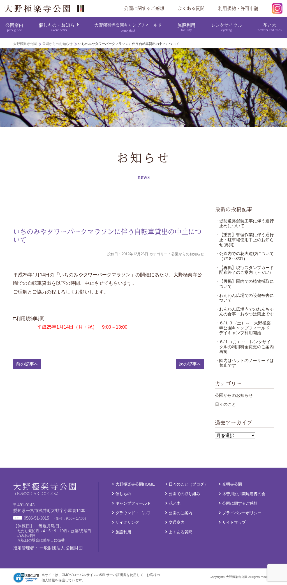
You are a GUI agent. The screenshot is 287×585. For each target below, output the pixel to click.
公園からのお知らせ (234, 395)
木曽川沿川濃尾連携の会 (243, 494)
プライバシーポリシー (241, 513)
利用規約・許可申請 (238, 8)
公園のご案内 (180, 513)
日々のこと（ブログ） (188, 484)
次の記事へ (190, 364)
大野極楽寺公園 (46, 8)
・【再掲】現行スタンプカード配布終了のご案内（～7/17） (244, 270)
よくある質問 (191, 8)
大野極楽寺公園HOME (135, 484)
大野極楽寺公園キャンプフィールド (128, 27)
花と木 (270, 27)
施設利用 (186, 27)
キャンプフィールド (133, 503)
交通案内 (176, 522)
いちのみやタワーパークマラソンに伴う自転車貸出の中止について (107, 235)
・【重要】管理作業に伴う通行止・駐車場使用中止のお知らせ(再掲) (244, 240)
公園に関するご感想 (144, 8)
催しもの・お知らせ (59, 27)
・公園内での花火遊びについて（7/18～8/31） (244, 256)
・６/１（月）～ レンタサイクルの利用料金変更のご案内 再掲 (246, 347)
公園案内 (14, 27)
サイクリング (127, 522)
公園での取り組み (184, 494)
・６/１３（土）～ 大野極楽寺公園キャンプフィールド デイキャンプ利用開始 (244, 328)
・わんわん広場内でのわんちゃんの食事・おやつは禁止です (244, 311)
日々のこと (225, 404)
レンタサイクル (226, 27)
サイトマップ (234, 522)
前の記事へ (27, 364)
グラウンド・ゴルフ (133, 513)
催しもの (123, 494)
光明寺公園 (232, 484)
